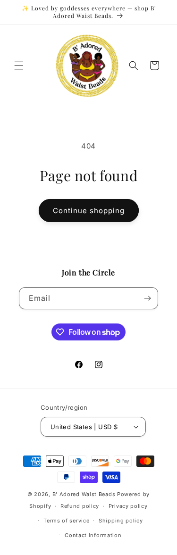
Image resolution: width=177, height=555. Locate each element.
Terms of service (66, 520)
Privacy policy (128, 506)
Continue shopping (89, 210)
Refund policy (79, 506)
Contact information (93, 535)
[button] (18, 65)
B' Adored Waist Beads (84, 494)
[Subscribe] (147, 298)
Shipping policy (121, 520)
